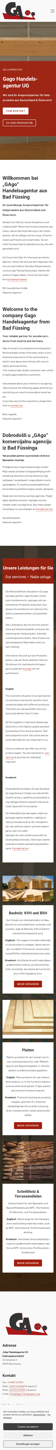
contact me (16, 405)
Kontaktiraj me (20, 848)
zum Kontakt (15, 111)
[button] (52, 11)
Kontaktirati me (44, 508)
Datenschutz (39, 1414)
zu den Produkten (19, 123)
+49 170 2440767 (17, 1390)
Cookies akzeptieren (28, 1426)
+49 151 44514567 (17, 1386)
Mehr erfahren (28, 984)
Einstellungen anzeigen (28, 1444)
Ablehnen (28, 1435)
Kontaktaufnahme (17, 279)
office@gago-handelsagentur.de (25, 1394)
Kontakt (27, 668)
